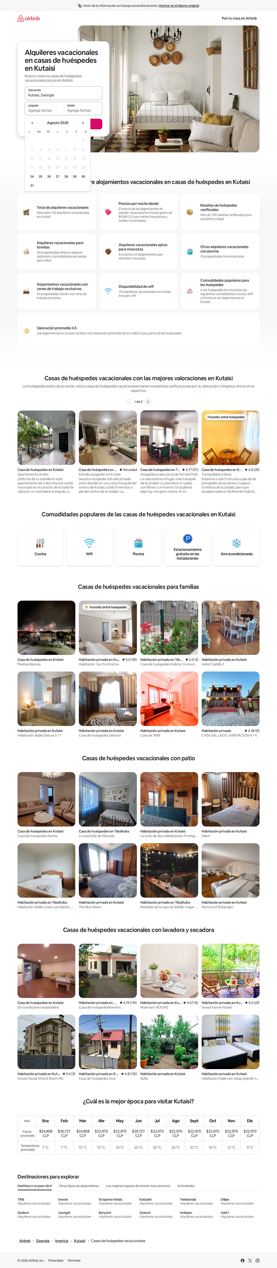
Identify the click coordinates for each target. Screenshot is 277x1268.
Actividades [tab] (186, 1186)
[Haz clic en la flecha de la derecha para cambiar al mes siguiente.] (82, 123)
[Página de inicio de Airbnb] (29, 18)
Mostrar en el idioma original (179, 6)
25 (40, 176)
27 (57, 176)
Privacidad (55, 1261)
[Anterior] (129, 401)
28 (66, 176)
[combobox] (63, 95)
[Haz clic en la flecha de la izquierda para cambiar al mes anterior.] (32, 123)
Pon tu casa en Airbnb (239, 18)
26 (49, 176)
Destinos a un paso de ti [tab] (35, 1186)
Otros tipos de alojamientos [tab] (79, 1186)
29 (74, 176)
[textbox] (44, 110)
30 (83, 176)
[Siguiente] (147, 401)
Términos (74, 1261)
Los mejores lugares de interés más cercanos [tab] (138, 1186)
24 (32, 176)
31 (32, 185)
